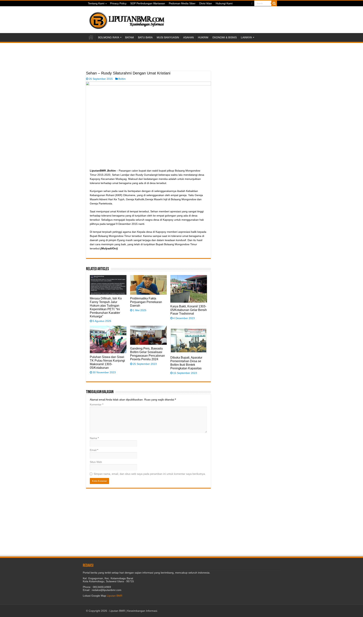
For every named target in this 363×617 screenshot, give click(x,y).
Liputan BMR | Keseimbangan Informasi (133, 610)
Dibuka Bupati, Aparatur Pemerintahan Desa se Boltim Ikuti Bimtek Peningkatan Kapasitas (186, 363)
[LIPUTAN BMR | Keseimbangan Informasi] (126, 19)
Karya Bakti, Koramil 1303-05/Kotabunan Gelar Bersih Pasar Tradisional (188, 310)
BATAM (129, 37)
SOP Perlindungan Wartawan (147, 3)
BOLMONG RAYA (108, 37)
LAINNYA (246, 37)
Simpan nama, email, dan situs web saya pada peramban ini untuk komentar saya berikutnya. (150, 473)
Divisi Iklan (205, 3)
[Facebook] (252, 3)
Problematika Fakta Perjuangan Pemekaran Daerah (146, 302)
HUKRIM (203, 37)
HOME (91, 37)
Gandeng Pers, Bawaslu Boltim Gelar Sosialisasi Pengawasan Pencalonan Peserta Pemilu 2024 (147, 354)
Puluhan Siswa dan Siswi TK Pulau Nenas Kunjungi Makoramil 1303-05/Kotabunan (107, 362)
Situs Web (96, 461)
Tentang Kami (96, 3)
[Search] (274, 3)
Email (94, 450)
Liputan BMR (114, 595)
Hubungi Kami (224, 3)
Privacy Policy (118, 3)
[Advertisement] (148, 61)
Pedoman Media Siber (182, 3)
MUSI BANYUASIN (168, 37)
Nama (94, 438)
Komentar (96, 404)
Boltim (122, 78)
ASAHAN (188, 37)
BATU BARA (145, 37)
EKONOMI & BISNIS (225, 37)
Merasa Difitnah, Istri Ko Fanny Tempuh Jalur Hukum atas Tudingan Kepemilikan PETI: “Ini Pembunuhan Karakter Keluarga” (106, 307)
